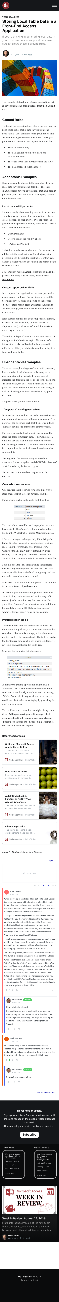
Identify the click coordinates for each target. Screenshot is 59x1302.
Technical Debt (10, 17)
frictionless (8, 279)
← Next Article (8, 1148)
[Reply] (17, 990)
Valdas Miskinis (20, 851)
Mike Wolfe (16, 51)
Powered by (45, 1092)
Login (50, 860)
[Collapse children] (52, 990)
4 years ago (14, 894)
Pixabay (38, 851)
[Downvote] (12, 990)
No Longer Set (25, 1276)
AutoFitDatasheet (26, 271)
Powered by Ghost (29, 1280)
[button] (54, 5)
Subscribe (29, 1134)
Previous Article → (41, 1148)
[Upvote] (6, 990)
